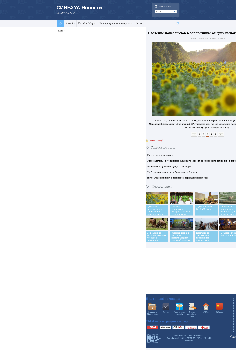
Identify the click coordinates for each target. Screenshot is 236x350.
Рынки (166, 312)
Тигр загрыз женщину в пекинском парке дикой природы (177, 178)
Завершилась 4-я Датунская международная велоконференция (180, 236)
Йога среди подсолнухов (160, 155)
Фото (139, 23)
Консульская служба (179, 313)
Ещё (60, 30)
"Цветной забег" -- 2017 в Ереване (205, 208)
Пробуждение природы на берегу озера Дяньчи (172, 172)
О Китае (219, 312)
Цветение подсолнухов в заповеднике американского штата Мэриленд (156, 212)
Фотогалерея (162, 186)
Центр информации (163, 298)
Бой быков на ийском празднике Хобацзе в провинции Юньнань (156, 238)
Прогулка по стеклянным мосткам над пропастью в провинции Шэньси (202, 239)
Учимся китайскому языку (193, 314)
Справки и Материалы (152, 313)
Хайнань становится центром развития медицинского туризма (181, 212)
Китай (69, 23)
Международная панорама (115, 23)
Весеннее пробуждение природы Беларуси (169, 166)
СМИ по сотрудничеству (167, 321)
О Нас (206, 312)
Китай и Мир (86, 23)
